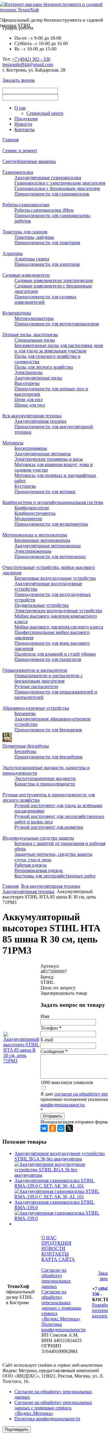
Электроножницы (32, 551)
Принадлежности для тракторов (47, 242)
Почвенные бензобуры (25, 745)
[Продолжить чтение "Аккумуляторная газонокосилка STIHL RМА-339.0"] (60, 1218)
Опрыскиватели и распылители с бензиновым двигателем (48, 678)
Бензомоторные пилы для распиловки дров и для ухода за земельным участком (58, 348)
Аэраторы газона (31, 258)
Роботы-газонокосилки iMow (44, 210)
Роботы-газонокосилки (26, 204)
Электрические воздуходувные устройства (58, 610)
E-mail (46, 1039)
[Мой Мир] (60, 1128)
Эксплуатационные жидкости (45, 778)
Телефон (51, 1028)
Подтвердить (16, 1429)
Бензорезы (25, 713)
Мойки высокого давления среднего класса (58, 626)
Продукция (26, 118)
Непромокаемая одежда (38, 870)
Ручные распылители (36, 686)
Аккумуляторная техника (40, 421)
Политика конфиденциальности (63, 1327)
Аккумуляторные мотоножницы (47, 545)
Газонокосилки (17, 172)
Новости (23, 124)
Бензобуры (25, 751)
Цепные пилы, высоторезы (30, 334)
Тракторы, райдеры (34, 237)
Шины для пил (29, 404)
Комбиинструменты (35, 513)
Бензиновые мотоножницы (42, 540)
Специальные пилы (34, 340)
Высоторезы (27, 383)
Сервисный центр (44, 113)
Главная (10, 139)
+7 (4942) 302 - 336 (31, 59)
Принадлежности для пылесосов (47, 659)
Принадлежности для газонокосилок (51, 193)
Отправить (52, 1116)
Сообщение (54, 1051)
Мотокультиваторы (34, 318)
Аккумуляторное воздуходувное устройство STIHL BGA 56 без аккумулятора (59, 1156)
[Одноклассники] (52, 1128)
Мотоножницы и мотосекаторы (34, 534)
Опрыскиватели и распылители (35, 670)
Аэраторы (12, 253)
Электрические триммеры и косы (48, 459)
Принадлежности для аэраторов (47, 264)
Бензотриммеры (30, 448)
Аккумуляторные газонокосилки (47, 177)
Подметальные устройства (41, 605)
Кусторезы (25, 486)
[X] (69, 1128)
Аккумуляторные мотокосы (42, 453)
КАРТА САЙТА (58, 1259)
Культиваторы (16, 312)
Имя (44, 1016)
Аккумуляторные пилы (38, 377)
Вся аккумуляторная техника (32, 415)
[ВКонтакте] (44, 1128)
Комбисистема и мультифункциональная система (52, 502)
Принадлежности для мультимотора (51, 524)
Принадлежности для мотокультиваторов (56, 323)
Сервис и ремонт (19, 150)
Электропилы (28, 372)
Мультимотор (28, 518)
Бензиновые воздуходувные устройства (55, 578)
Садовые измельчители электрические (53, 280)
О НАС (48, 1237)
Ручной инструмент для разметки (48, 827)
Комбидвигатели (31, 507)
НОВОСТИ (53, 1248)
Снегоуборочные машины (29, 161)
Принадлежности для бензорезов (48, 729)
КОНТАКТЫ (55, 1253)
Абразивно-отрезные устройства (35, 708)
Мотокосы (12, 442)
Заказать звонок (18, 80)
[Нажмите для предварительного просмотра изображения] (21, 1060)
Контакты (24, 129)
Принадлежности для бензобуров (48, 756)
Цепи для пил (28, 399)
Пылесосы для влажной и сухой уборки (55, 653)
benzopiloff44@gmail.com (27, 64)
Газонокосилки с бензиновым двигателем (57, 188)
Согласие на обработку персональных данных (56, 1278)
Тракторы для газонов (24, 231)
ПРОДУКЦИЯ (56, 1243)
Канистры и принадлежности (44, 783)
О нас (20, 107)
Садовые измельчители (26, 275)
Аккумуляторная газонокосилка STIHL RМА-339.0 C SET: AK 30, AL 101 (54, 1183)
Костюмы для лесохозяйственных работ (55, 875)
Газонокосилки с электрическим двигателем (59, 183)
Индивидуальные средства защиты (38, 837)
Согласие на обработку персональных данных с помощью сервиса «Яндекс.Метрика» (61, 1305)
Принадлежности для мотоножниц (50, 556)
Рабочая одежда (30, 865)
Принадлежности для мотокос (45, 491)
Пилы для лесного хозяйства (43, 367)
